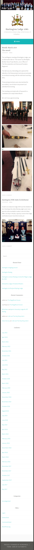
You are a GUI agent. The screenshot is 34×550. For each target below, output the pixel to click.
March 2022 (5, 342)
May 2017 (4, 489)
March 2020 (5, 383)
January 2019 (6, 443)
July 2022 (4, 332)
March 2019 (5, 434)
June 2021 (5, 365)
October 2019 (6, 406)
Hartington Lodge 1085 (17, 29)
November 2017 (6, 471)
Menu (18, 41)
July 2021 (4, 360)
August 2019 (5, 411)
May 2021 (4, 369)
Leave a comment (7, 195)
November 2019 (6, 402)
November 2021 (6, 351)
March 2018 (5, 457)
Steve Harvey (6, 321)
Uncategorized (6, 501)
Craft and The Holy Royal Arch (16, 316)
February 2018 (6, 461)
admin (10, 52)
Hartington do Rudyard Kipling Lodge (12, 288)
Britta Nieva (5, 309)
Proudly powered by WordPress (16, 544)
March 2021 (5, 374)
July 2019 (4, 415)
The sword (6, 50)
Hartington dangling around (9, 267)
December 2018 (6, 448)
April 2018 (5, 452)
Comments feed (6, 522)
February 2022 (6, 346)
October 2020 (6, 379)
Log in (3, 513)
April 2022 (5, 337)
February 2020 (6, 388)
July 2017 (4, 485)
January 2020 (6, 392)
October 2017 (6, 475)
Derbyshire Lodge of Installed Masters (12, 284)
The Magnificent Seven (14, 300)
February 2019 (6, 438)
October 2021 (6, 356)
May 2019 (4, 425)
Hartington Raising (7, 272)
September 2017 (7, 480)
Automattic (22, 547)
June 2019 (5, 420)
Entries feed (5, 517)
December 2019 (6, 397)
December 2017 (6, 466)
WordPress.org (6, 527)
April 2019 (5, 429)
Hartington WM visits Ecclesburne (15, 200)
